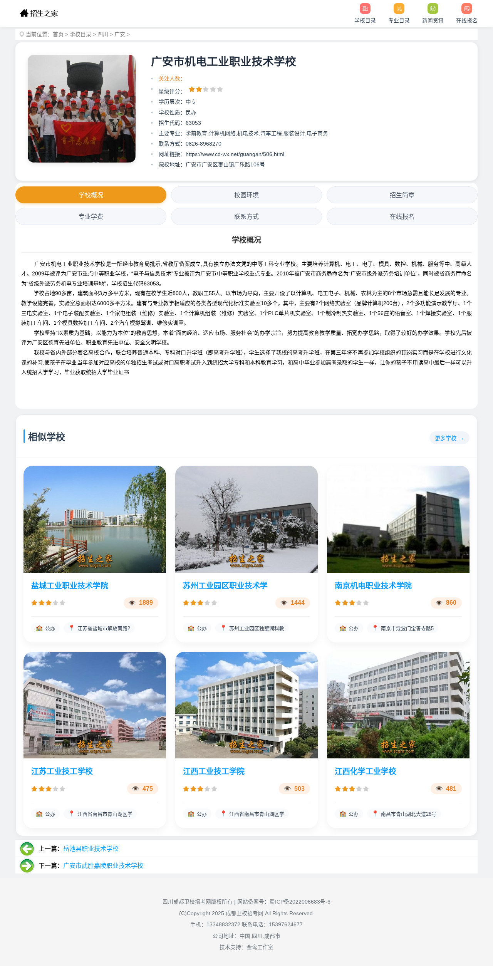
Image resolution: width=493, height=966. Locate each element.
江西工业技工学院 (214, 771)
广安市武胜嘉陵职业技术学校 (103, 865)
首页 (58, 34)
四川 (102, 34)
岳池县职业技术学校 (91, 848)
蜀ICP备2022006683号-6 (300, 902)
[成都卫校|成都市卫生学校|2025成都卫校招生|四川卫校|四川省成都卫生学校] (38, 13)
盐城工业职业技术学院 (69, 586)
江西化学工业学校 (365, 771)
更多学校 (445, 438)
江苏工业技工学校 (62, 771)
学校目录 (80, 34)
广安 (119, 34)
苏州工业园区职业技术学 (225, 586)
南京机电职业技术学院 (373, 586)
